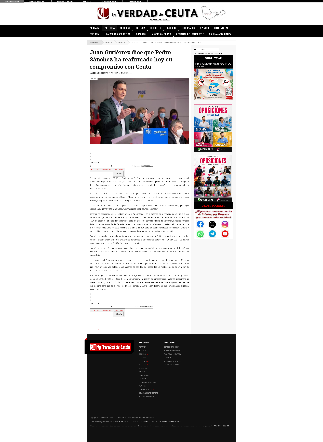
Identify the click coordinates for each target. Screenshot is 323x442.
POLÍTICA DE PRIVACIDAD (139, 422)
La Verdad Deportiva (118, 34)
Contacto (87, 1)
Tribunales (188, 28)
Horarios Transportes (37, 1)
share (119, 173)
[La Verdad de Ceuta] (161, 14)
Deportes (155, 28)
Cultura (140, 28)
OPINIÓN (204, 28)
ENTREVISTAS (221, 28)
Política (110, 28)
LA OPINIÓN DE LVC (161, 34)
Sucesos (171, 28)
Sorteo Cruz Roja (12, 1)
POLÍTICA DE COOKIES (221, 426)
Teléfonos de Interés (109, 1)
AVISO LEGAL (123, 422)
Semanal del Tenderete (190, 34)
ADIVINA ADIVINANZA (220, 34)
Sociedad (125, 28)
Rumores (141, 34)
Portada (95, 28)
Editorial (95, 34)
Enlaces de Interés (135, 1)
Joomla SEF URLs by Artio (95, 329)
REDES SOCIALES (213, 205)
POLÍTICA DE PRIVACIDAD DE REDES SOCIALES (165, 422)
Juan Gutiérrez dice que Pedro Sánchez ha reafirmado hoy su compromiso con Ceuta (131, 59)
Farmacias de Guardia (65, 1)
